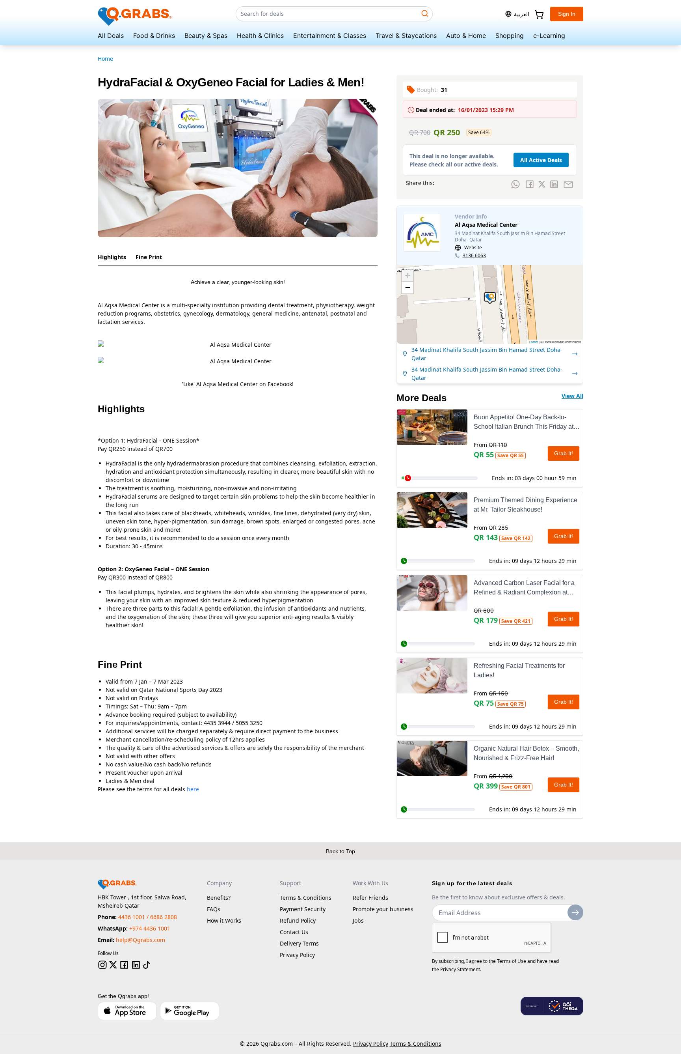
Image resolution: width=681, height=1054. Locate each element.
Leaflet (533, 342)
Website (473, 248)
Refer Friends (370, 897)
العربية (521, 14)
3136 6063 (474, 255)
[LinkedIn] (136, 965)
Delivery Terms (299, 943)
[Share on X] (541, 184)
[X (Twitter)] (113, 965)
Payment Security (303, 909)
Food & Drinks (154, 35)
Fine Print (149, 257)
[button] (490, 298)
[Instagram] (102, 965)
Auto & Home (466, 35)
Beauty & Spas (205, 35)
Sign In (566, 14)
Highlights (112, 257)
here (193, 789)
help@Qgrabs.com (140, 940)
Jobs (358, 920)
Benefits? (219, 897)
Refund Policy (298, 920)
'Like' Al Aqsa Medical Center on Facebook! (238, 384)
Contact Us (294, 932)
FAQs (213, 909)
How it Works (224, 920)
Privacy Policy (297, 955)
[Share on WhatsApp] (515, 184)
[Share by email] (568, 184)
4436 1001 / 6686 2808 (147, 917)
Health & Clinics (260, 35)
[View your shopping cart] (538, 14)
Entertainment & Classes (329, 35)
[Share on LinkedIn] (554, 184)
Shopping (509, 35)
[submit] (575, 912)
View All (572, 396)
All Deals (111, 35)
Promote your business (383, 909)
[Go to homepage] (135, 14)
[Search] (425, 13)
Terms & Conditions (305, 897)
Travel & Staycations (406, 35)
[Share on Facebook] (529, 184)
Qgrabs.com (276, 1043)
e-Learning (549, 35)
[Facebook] (124, 965)
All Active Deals (541, 160)
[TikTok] (147, 965)
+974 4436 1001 (149, 928)
